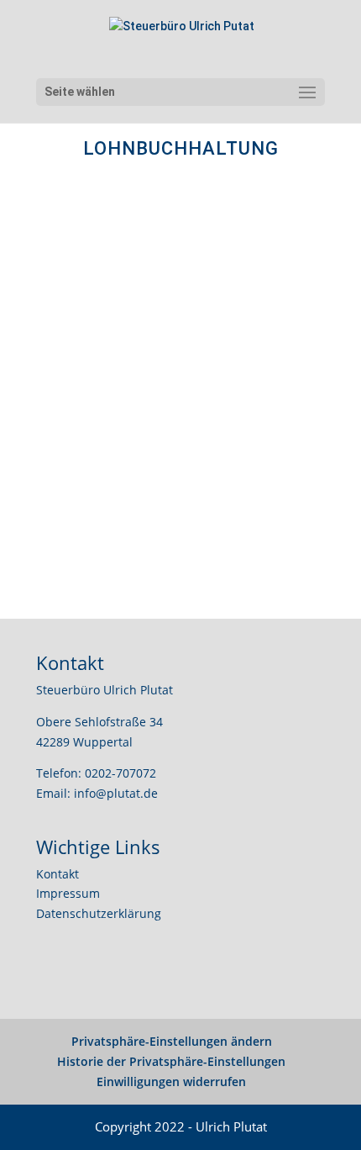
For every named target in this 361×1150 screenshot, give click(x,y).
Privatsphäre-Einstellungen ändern (171, 1041)
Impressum (68, 893)
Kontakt (57, 874)
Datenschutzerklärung (98, 913)
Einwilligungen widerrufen (171, 1081)
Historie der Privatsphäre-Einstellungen (171, 1061)
